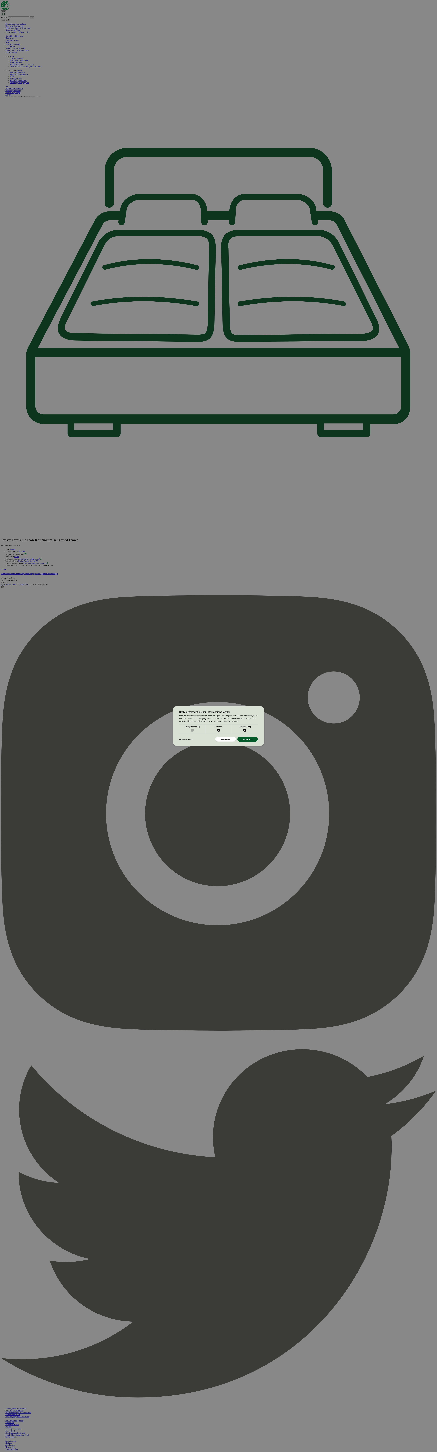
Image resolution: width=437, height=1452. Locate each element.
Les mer (235, 721)
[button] (186, 739)
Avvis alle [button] (225, 739)
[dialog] (218, 726)
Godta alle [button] (248, 739)
